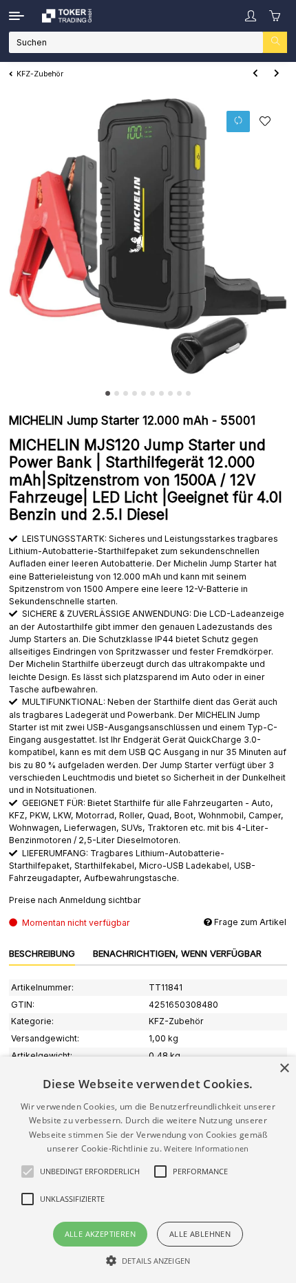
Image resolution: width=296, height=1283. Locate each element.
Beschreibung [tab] (42, 953)
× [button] (284, 1068)
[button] (250, 16)
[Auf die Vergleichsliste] (238, 121)
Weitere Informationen (206, 1148)
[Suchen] (275, 42)
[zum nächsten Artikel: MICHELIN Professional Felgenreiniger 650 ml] (276, 74)
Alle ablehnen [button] (200, 1234)
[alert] (148, 1170)
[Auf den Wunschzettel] (265, 121)
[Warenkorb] (275, 16)
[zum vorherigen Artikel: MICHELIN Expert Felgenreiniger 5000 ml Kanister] (255, 74)
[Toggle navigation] (16, 16)
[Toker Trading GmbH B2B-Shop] (67, 16)
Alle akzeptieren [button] (100, 1234)
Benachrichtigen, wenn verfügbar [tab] (177, 953)
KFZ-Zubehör (176, 1021)
